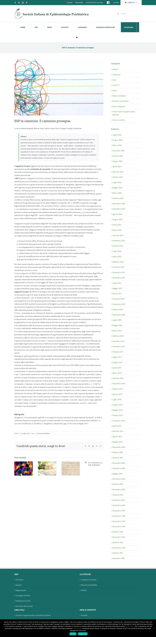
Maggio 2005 (117, 474)
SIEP (17, 433)
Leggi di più (83, 634)
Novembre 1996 (118, 526)
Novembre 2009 (118, 447)
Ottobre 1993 (117, 542)
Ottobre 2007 (117, 458)
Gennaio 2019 (117, 378)
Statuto (19, 585)
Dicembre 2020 (118, 299)
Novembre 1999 (118, 511)
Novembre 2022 (118, 240)
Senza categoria (118, 106)
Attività (115, 69)
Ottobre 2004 (117, 484)
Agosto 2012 (117, 436)
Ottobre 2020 (117, 309)
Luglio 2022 (116, 251)
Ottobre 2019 (117, 352)
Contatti (84, 615)
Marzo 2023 (117, 230)
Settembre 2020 (118, 315)
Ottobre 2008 (117, 452)
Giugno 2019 (117, 362)
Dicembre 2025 (118, 150)
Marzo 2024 (117, 193)
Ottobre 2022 (117, 246)
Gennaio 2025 (117, 172)
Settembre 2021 (118, 278)
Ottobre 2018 (117, 389)
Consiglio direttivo (23, 595)
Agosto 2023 (117, 214)
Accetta (73, 634)
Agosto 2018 (117, 394)
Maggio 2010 (117, 442)
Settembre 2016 (118, 421)
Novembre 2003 (118, 489)
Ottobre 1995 (117, 532)
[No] (153, 628)
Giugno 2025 (117, 161)
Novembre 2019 (118, 346)
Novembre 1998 (118, 516)
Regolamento (21, 590)
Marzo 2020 (117, 331)
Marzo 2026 (117, 145)
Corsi (114, 80)
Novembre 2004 (118, 479)
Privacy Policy (76, 628)
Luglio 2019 (116, 357)
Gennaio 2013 (117, 431)
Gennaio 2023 (117, 235)
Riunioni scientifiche (120, 101)
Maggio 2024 (117, 187)
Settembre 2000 (118, 505)
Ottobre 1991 (117, 553)
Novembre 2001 (118, 500)
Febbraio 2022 (118, 262)
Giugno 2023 (117, 219)
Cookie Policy (129, 626)
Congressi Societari (88, 580)
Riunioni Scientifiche (89, 585)
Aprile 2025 (116, 166)
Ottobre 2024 (117, 177)
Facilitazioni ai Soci (23, 601)
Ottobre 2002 (117, 495)
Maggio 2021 (117, 288)
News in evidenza (119, 96)
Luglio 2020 (116, 320)
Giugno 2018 (117, 405)
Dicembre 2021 (118, 267)
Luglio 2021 (116, 283)
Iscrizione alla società (24, 606)
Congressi (116, 74)
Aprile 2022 (116, 256)
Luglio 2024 (116, 182)
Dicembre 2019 (118, 341)
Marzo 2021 (117, 293)
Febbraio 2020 (118, 336)
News (33, 433)
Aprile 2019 (116, 368)
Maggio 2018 (117, 410)
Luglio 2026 (116, 135)
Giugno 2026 (117, 140)
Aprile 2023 (116, 225)
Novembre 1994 (118, 537)
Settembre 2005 (118, 468)
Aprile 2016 (116, 426)
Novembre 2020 (118, 304)
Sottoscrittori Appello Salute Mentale (123, 113)
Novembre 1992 (118, 548)
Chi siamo (19, 580)
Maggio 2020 (117, 325)
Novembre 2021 (118, 272)
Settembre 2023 (118, 209)
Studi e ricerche (118, 120)
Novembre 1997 (118, 521)
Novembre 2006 (118, 463)
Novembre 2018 (118, 383)
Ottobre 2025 (117, 156)
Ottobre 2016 (117, 415)
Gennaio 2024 (117, 198)
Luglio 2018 (116, 399)
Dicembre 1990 (118, 558)
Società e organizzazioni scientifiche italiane (33, 615)
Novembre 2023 (118, 203)
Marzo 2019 (117, 373)
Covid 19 (115, 85)
